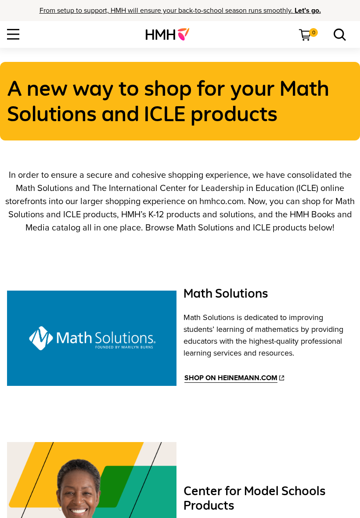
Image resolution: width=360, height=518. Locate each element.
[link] (171, 34)
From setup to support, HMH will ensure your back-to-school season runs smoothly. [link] (180, 10)
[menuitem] (171, 34)
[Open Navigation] (13, 34)
